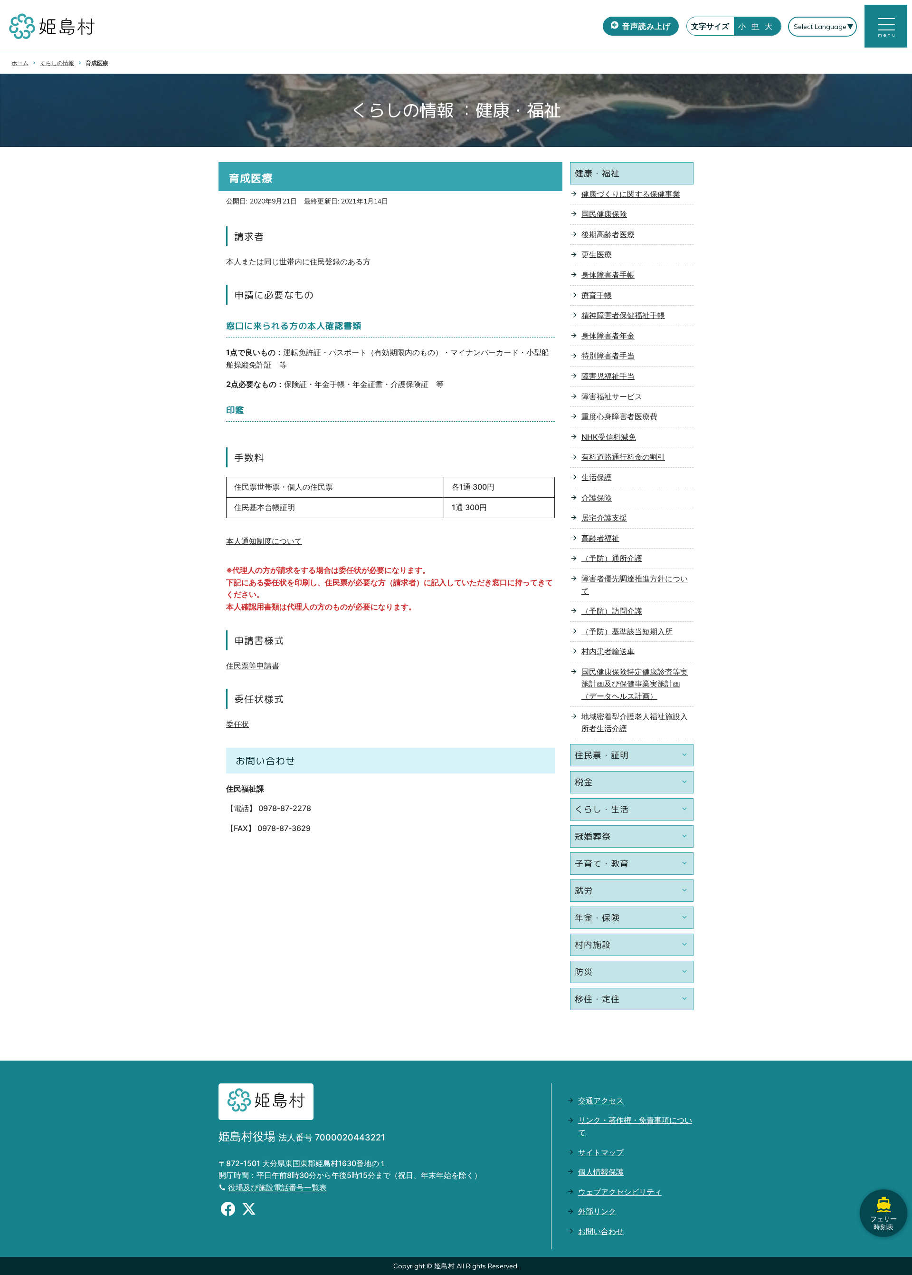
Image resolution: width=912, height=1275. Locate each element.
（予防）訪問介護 (611, 611)
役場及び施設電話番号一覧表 (277, 1187)
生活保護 (596, 477)
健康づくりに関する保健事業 (630, 194)
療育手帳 (596, 295)
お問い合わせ (601, 1231)
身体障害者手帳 (608, 275)
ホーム (19, 63)
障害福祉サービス (611, 396)
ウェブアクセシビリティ (620, 1192)
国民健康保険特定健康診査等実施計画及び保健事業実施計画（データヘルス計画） (634, 684)
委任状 (237, 724)
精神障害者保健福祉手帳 (623, 315)
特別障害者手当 (608, 355)
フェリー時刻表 (883, 1223)
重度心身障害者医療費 (619, 416)
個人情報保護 (601, 1172)
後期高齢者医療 (608, 234)
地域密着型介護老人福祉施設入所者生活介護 (634, 723)
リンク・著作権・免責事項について (635, 1126)
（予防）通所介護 (611, 558)
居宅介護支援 (604, 517)
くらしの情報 (57, 63)
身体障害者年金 (608, 335)
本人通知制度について (264, 541)
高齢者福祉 (600, 538)
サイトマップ (601, 1152)
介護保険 (596, 497)
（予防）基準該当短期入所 (627, 631)
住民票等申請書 (252, 665)
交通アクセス (601, 1100)
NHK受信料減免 (608, 437)
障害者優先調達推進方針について (634, 585)
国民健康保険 (604, 214)
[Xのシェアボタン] (249, 1210)
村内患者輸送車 (608, 651)
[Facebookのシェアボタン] (228, 1210)
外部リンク (597, 1211)
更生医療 (596, 254)
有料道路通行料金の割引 (623, 457)
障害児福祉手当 (608, 376)
